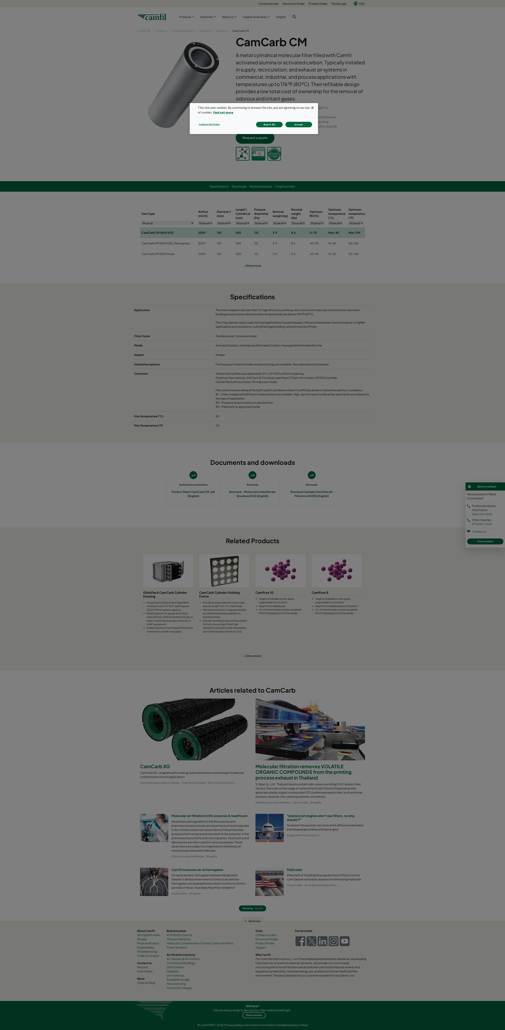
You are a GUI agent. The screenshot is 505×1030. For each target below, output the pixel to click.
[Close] (312, 107)
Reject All (269, 124)
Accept (299, 124)
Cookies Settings (209, 124)
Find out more (223, 112)
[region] (254, 118)
